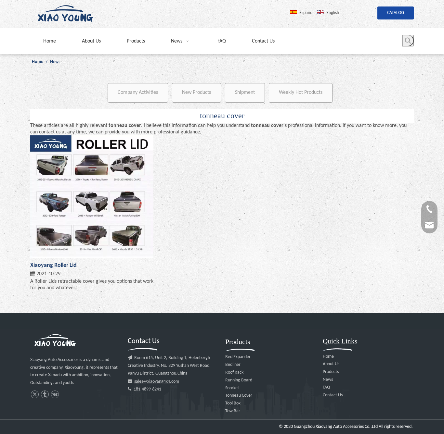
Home (328, 356)
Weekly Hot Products (300, 92)
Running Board (238, 380)
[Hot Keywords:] (408, 40)
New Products (196, 92)
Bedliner (233, 364)
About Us (331, 364)
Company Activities (138, 92)
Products (331, 371)
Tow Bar (232, 411)
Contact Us (333, 395)
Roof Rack (234, 372)
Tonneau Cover (238, 395)
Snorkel (232, 388)
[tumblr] (45, 395)
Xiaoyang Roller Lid (53, 265)
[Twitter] (35, 395)
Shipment (245, 92)
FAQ (326, 387)
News (328, 379)
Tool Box (233, 403)
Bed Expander (238, 356)
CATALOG (395, 12)
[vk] (55, 395)
